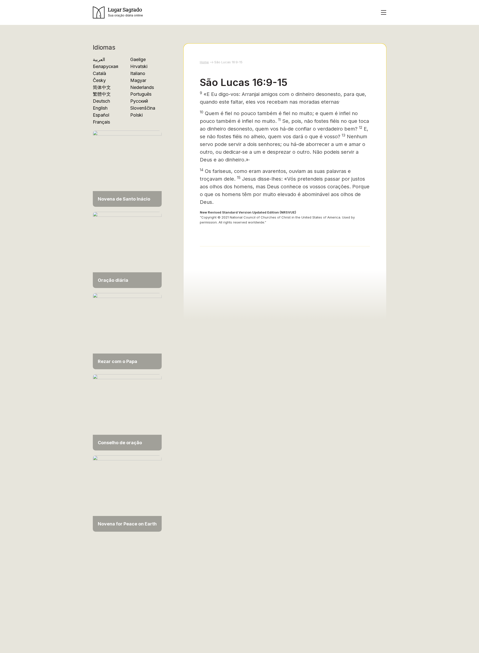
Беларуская (105, 66)
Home (204, 62)
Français (101, 122)
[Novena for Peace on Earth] (127, 493)
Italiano (137, 73)
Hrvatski (138, 66)
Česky (99, 80)
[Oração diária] (127, 249)
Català (99, 73)
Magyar (138, 80)
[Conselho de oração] (127, 412)
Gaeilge (138, 59)
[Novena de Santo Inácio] (127, 168)
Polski (136, 115)
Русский (139, 101)
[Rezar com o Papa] (127, 330)
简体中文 (102, 87)
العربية (99, 59)
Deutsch (101, 101)
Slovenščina (142, 108)
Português (140, 94)
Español (101, 115)
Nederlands (142, 87)
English (100, 108)
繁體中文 (102, 94)
